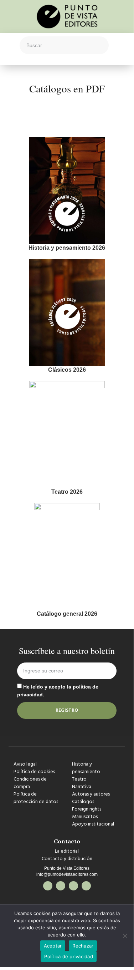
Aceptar (53, 946)
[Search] (99, 45)
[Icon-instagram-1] (73, 885)
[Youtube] (86, 885)
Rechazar (82, 946)
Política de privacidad (68, 956)
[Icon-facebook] (47, 885)
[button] (8, 45)
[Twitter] (60, 885)
